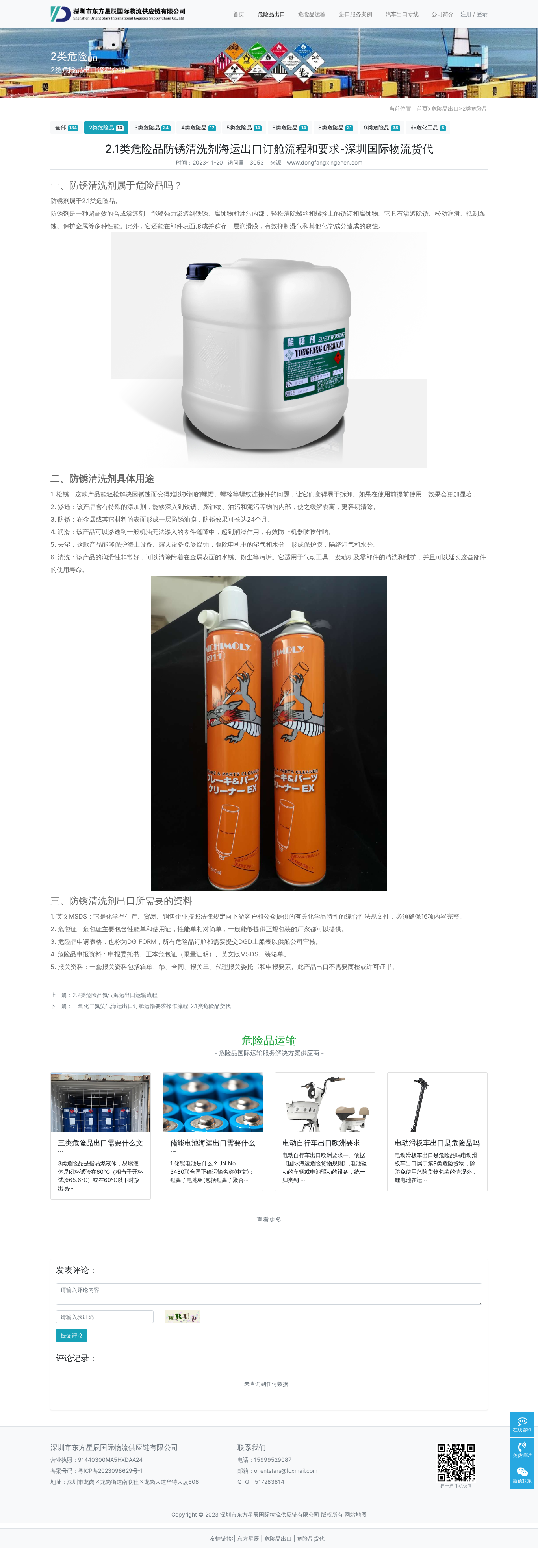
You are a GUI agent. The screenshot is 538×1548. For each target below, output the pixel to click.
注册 (465, 14)
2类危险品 (475, 108)
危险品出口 (271, 14)
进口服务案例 (355, 14)
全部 (66, 127)
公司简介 (443, 14)
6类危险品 (289, 127)
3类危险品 (151, 127)
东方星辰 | (250, 1538)
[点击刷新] (182, 1316)
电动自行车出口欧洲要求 (321, 1143)
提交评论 (72, 1335)
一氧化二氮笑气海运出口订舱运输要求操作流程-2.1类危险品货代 (151, 1005)
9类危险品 (381, 127)
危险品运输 (312, 14)
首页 (238, 14)
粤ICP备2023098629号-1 (110, 1470)
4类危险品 (197, 127)
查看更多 (269, 1219)
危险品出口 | (280, 1538)
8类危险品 (335, 127)
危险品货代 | (312, 1538)
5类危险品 (243, 127)
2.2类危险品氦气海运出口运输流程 (115, 994)
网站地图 (356, 1514)
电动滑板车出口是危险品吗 (437, 1143)
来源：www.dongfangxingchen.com (316, 162)
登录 (482, 14)
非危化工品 (427, 127)
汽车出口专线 (402, 14)
